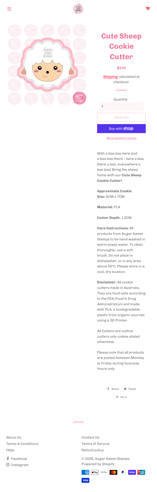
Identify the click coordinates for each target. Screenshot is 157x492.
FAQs (10, 450)
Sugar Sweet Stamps (112, 459)
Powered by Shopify (98, 464)
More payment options (122, 138)
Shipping (110, 77)
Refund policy (93, 450)
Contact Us (90, 437)
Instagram (19, 465)
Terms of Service (96, 444)
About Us (13, 437)
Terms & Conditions (22, 444)
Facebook (18, 459)
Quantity (120, 99)
